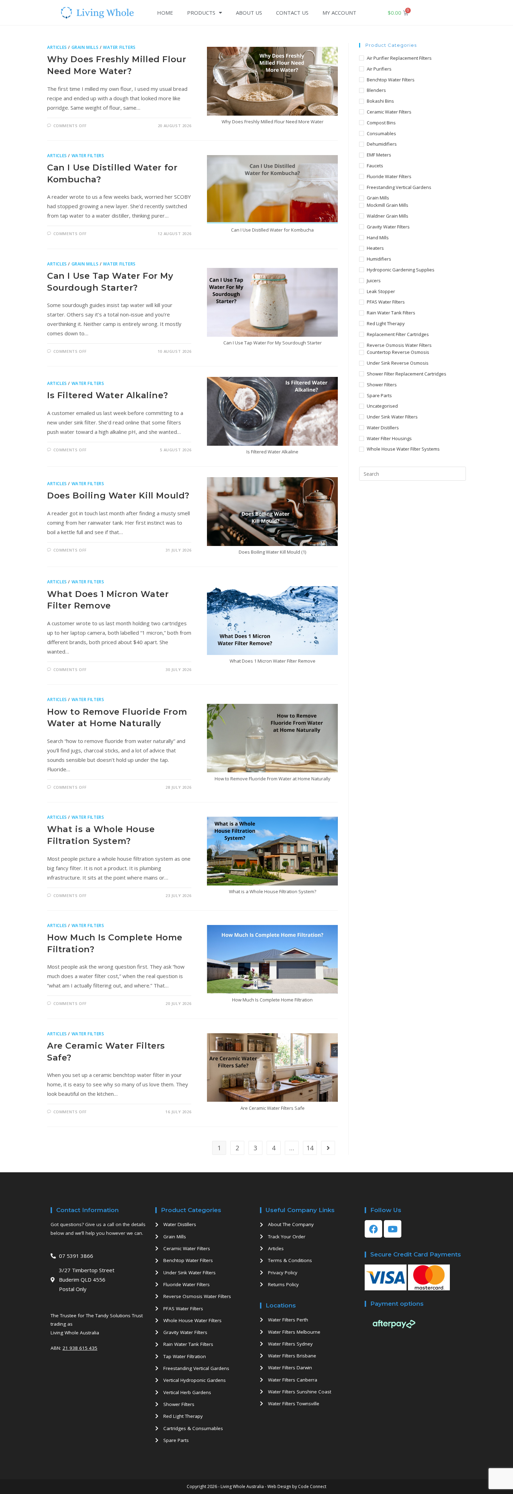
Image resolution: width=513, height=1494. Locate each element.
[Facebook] (373, 1229)
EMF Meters (379, 155)
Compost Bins (381, 122)
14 (309, 1148)
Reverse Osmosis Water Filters (399, 345)
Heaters (375, 248)
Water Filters (119, 47)
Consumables (381, 133)
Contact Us (292, 12)
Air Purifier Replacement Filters (399, 58)
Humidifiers (379, 259)
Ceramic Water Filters (389, 112)
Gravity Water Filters (388, 227)
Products (201, 12)
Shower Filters (382, 384)
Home (165, 12)
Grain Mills (85, 47)
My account (339, 12)
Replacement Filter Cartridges (398, 334)
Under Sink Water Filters (392, 417)
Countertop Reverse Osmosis (398, 352)
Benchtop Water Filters (391, 79)
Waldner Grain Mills (387, 216)
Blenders (376, 90)
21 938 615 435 (79, 1348)
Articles (57, 47)
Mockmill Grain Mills (387, 205)
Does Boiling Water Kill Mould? (118, 495)
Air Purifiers (379, 69)
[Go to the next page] (328, 1148)
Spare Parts (379, 395)
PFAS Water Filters (386, 302)
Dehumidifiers (382, 144)
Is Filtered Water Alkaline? (107, 395)
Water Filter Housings (389, 438)
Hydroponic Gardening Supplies (400, 270)
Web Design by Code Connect (296, 1486)
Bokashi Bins (380, 101)
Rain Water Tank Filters (391, 312)
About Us (249, 12)
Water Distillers (383, 427)
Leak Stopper (381, 291)
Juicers (374, 280)
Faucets (375, 165)
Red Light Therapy (386, 323)
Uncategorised (382, 406)
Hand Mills (378, 237)
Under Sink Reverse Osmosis (398, 363)
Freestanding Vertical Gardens (399, 187)
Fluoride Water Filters (389, 176)
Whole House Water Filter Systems (403, 449)
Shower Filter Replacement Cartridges (406, 374)
